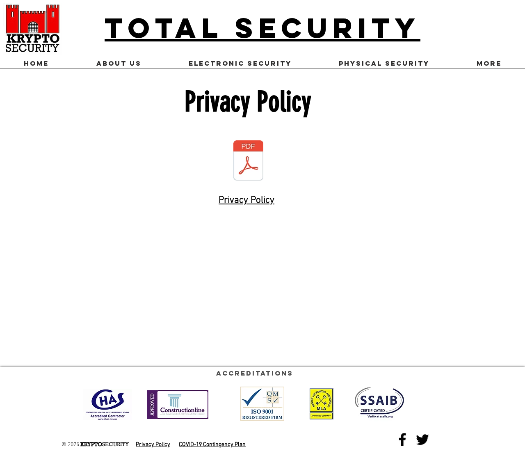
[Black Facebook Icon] (402, 439)
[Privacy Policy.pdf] (248, 161)
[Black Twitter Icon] (422, 439)
